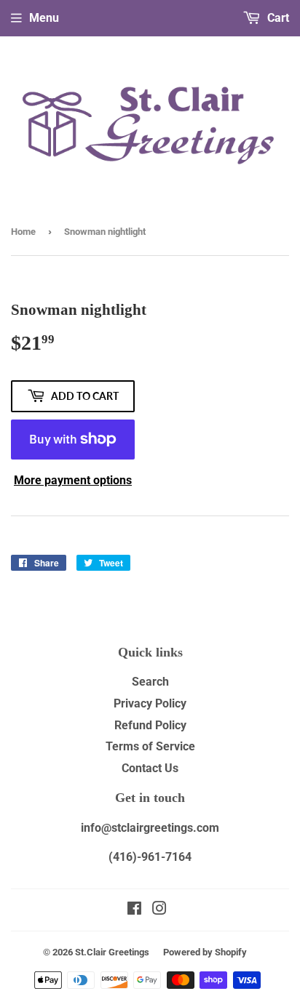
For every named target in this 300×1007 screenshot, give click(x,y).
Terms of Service (150, 746)
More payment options (73, 480)
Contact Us (150, 768)
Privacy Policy (150, 703)
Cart (276, 18)
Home (23, 231)
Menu (44, 18)
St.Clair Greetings (112, 952)
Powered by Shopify (205, 952)
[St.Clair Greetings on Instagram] (159, 910)
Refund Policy (150, 725)
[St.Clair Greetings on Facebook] (134, 910)
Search (150, 682)
